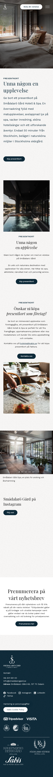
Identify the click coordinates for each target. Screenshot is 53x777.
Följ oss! (10, 512)
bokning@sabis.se (28, 343)
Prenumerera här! (26, 624)
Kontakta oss (26, 356)
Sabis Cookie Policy (15, 710)
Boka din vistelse (31, 7)
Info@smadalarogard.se (14, 681)
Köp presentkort (14, 159)
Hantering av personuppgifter (16, 704)
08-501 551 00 (10, 678)
